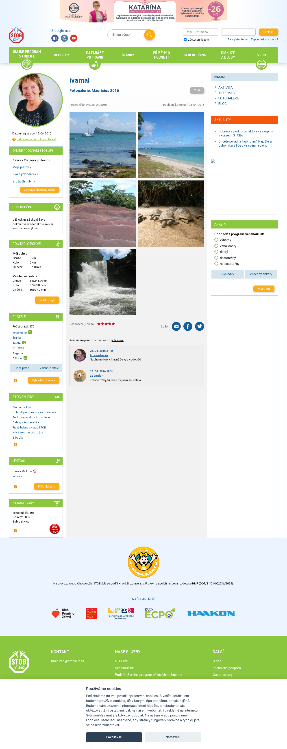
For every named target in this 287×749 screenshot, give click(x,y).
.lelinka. (17, 337)
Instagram (64, 38)
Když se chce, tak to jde (28, 432)
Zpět (197, 90)
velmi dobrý (228, 246)
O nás (217, 661)
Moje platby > (22, 167)
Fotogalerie (228, 98)
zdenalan (96, 375)
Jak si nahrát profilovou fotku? (37, 139)
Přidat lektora (46, 486)
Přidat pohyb (47, 300)
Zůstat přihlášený (198, 39)
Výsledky (228, 274)
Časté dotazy (223, 675)
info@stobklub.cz (72, 661)
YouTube (73, 38)
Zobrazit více (21, 521)
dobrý (224, 252)
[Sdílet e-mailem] (176, 326)
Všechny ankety (261, 274)
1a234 (16, 343)
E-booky (18, 437)
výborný (225, 240)
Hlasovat (264, 288)
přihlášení (117, 340)
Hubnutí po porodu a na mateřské (34, 412)
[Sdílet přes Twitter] (199, 326)
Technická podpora (227, 668)
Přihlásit (268, 32)
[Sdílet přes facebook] (187, 326)
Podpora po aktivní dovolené (31, 417)
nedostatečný (229, 264)
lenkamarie (20, 332)
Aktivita (225, 88)
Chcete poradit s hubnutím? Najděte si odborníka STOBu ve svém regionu (245, 143)
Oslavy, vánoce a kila (26, 422)
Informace (227, 93)
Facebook (55, 38)
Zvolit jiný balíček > (26, 174)
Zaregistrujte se (238, 39)
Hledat (149, 34)
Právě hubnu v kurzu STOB (29, 427)
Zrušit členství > (24, 181)
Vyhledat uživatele (43, 380)
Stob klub (16, 34)
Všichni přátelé (49, 368)
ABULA (17, 358)
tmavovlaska (99, 355)
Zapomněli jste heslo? (264, 39)
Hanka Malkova (23, 471)
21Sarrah (18, 348)
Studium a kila (22, 407)
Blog (222, 104)
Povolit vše (114, 737)
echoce (17, 476)
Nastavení (173, 737)
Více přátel (23, 368)
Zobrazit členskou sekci (39, 189)
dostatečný (228, 258)
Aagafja (18, 353)
